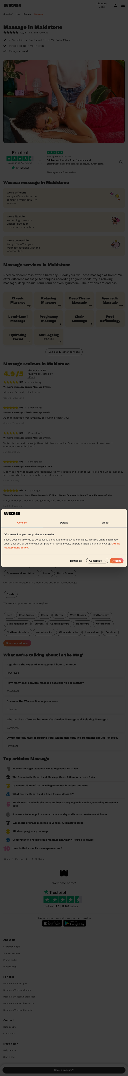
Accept (116, 560)
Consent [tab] (22, 522)
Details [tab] (64, 522)
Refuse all (76, 560)
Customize (95, 560)
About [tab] (106, 522)
